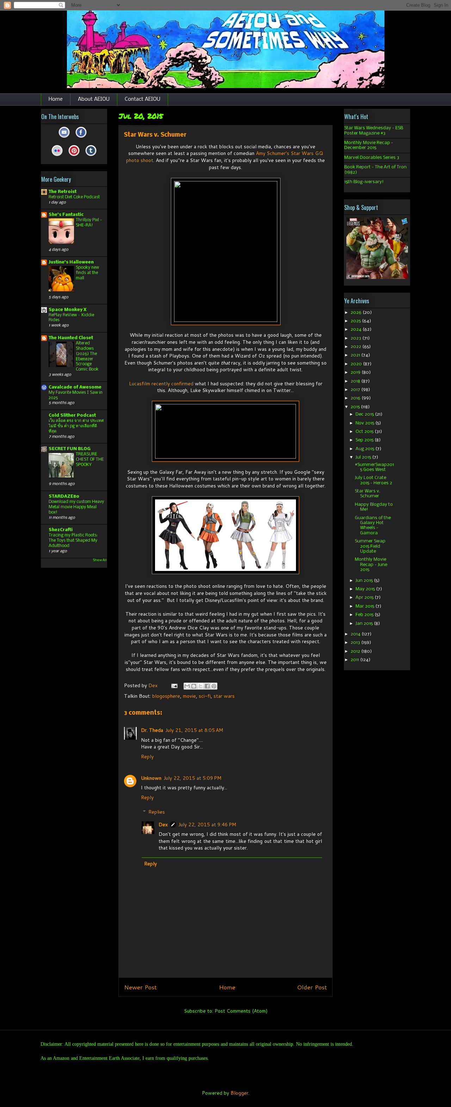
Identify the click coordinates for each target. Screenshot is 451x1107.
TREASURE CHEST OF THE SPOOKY (90, 459)
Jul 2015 (364, 457)
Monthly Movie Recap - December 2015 (368, 145)
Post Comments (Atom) (241, 1010)
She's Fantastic (66, 214)
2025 (356, 321)
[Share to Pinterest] (213, 686)
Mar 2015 (365, 606)
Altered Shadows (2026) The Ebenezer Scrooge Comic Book (87, 356)
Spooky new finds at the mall (87, 272)
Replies (156, 811)
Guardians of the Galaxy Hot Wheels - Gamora (373, 525)
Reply (147, 756)
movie (189, 695)
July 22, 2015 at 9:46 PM (207, 824)
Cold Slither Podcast (72, 415)
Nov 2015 (365, 423)
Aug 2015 (365, 449)
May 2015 (366, 589)
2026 (357, 312)
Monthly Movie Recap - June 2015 (371, 564)
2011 (355, 660)
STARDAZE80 (64, 496)
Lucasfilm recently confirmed (161, 383)
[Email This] (187, 686)
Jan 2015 (365, 623)
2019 (356, 372)
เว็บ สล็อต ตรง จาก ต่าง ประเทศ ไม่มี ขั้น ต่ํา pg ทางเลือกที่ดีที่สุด (76, 426)
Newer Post (140, 987)
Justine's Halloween (71, 262)
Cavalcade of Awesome (75, 387)
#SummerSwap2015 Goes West (374, 467)
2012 (356, 651)
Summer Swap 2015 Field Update (370, 546)
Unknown (151, 778)
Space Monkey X (67, 309)
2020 (357, 364)
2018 (356, 381)
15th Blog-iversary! (364, 182)
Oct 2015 (365, 431)
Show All (100, 560)
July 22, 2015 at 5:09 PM (192, 778)
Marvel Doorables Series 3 (371, 157)
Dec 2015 (365, 414)
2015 (356, 407)
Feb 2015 (365, 614)
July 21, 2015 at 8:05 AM (194, 730)
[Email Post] (174, 685)
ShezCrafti (61, 530)
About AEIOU (94, 99)
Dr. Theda (152, 730)
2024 (357, 329)
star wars (224, 695)
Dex (163, 824)
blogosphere (166, 695)
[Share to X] (200, 686)
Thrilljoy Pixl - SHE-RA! (89, 223)
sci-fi (205, 695)
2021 (356, 355)
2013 (356, 642)
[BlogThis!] (193, 686)
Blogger (239, 1092)
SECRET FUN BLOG (70, 449)
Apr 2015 (365, 597)
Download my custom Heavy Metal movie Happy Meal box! (76, 507)
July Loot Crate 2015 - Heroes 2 (373, 480)
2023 (356, 338)
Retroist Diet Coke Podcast (74, 197)
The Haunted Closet (71, 338)
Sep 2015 (365, 440)
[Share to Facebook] (207, 686)
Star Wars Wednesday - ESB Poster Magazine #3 (373, 130)
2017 (356, 389)
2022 (356, 346)
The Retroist (62, 191)
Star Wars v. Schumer (367, 493)
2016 (356, 398)
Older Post (312, 987)
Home (56, 99)
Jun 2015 (365, 580)
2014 (356, 634)
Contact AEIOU (142, 99)
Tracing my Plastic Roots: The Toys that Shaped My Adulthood (73, 540)
